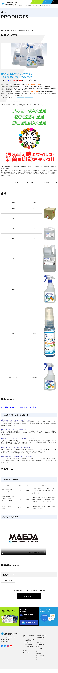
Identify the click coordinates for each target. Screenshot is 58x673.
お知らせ (33, 5)
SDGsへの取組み (40, 639)
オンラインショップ (52, 5)
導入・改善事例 (25, 5)
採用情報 (47, 5)
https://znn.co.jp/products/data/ (25, 97)
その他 (31, 182)
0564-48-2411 (6, 639)
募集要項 (39, 653)
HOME (8, 5)
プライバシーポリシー (40, 658)
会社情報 (29, 5)
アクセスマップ (40, 644)
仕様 (2, 182)
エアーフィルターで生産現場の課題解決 (29, 639)
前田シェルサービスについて (14, 5)
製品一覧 (20, 5)
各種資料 (46, 182)
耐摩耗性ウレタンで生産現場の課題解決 (29, 643)
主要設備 (39, 642)
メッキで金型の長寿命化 (29, 647)
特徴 (16, 182)
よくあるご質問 (39, 649)
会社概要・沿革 (40, 637)
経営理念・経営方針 (41, 635)
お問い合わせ (37, 5)
